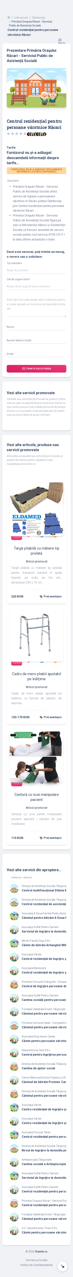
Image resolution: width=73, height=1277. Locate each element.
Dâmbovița (38, 17)
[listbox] (36, 271)
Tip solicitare (14, 263)
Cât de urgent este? (18, 279)
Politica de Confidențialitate (36, 1265)
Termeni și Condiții (36, 1260)
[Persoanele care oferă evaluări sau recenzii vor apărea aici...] (44, 134)
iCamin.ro (41, 1251)
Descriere (13, 180)
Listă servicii (21, 17)
